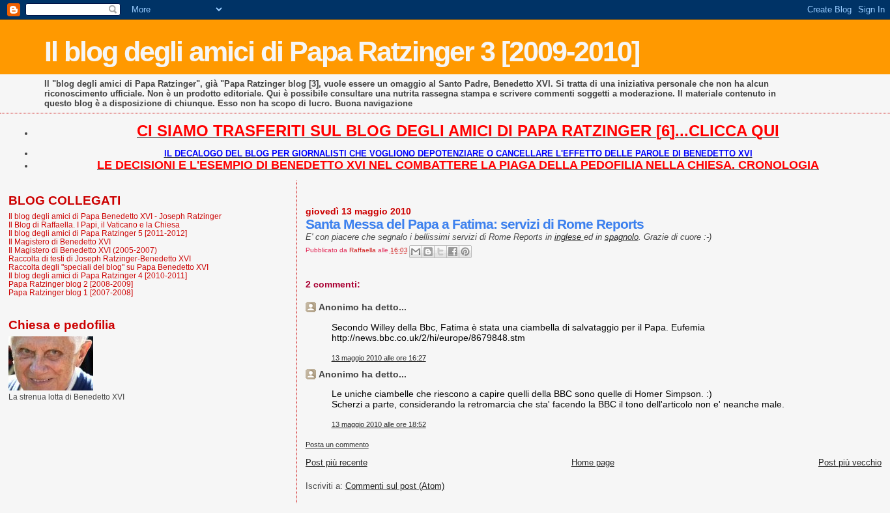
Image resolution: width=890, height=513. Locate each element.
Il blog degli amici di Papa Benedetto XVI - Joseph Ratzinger (115, 216)
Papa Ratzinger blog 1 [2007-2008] (70, 292)
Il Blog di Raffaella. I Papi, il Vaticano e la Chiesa (94, 224)
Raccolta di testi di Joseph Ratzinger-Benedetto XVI (99, 258)
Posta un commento (337, 444)
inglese (569, 237)
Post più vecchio (850, 462)
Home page (592, 462)
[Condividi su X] (440, 251)
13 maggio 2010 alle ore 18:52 (379, 424)
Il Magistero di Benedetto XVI (59, 241)
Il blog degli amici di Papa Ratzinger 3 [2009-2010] (341, 51)
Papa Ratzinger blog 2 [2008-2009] (70, 284)
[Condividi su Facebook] (452, 251)
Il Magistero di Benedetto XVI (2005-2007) (82, 250)
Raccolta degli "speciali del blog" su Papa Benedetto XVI (108, 267)
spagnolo (622, 237)
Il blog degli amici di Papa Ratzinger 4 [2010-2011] (97, 275)
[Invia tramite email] (415, 251)
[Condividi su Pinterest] (465, 251)
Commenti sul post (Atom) (394, 486)
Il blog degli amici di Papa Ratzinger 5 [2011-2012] (97, 233)
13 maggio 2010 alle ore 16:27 (379, 358)
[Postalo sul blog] (428, 251)
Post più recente (336, 462)
